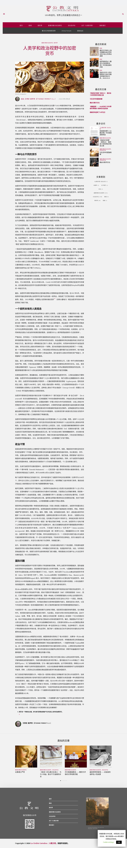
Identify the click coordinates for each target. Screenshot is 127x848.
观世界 (40, 25)
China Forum (66, 31)
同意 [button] (119, 842)
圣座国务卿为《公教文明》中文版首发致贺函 (106, 133)
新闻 (30, 25)
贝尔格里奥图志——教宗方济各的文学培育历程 (75, 773)
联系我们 (103, 25)
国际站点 (80, 31)
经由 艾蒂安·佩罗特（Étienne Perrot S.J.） (39, 99)
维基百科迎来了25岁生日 (97, 112)
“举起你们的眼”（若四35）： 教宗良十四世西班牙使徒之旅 (100, 94)
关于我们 (104, 185)
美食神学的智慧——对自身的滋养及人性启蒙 (100, 773)
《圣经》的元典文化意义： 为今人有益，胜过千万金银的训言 (50, 774)
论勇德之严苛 (20, 772)
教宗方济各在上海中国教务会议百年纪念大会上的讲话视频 (106, 53)
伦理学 (96, 185)
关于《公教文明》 (87, 25)
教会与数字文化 (95, 103)
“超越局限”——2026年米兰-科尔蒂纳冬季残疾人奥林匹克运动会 (100, 107)
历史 (101, 189)
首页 (21, 25)
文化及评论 (71, 25)
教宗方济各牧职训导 (49, 31)
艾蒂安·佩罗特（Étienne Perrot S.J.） (37, 723)
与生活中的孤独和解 (96, 99)
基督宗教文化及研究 (55, 25)
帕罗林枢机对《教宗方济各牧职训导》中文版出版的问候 (106, 64)
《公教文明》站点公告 (105, 128)
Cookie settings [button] (108, 842)
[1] (54, 298)
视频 (105, 200)
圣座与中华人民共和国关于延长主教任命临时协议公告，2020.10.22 (106, 75)
